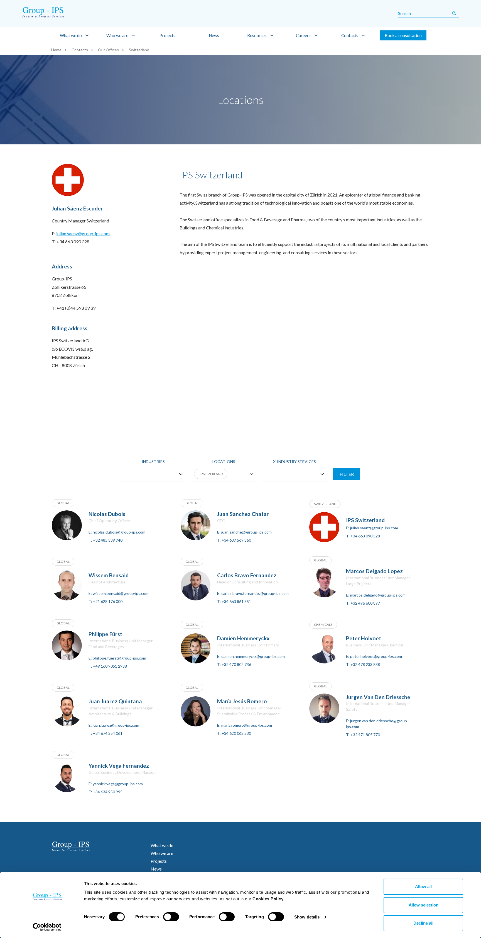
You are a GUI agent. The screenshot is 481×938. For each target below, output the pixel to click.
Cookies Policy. (268, 898)
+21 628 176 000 (107, 601)
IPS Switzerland (365, 520)
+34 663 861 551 (236, 601)
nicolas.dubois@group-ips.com (119, 532)
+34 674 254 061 (107, 733)
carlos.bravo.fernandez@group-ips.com (255, 593)
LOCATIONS (223, 461)
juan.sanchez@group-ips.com (246, 532)
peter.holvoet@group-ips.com (376, 656)
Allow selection (423, 905)
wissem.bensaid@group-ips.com (120, 593)
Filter (347, 474)
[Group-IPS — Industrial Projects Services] (36, 13)
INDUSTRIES (153, 461)
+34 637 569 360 (236, 540)
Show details (307, 917)
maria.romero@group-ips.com (246, 725)
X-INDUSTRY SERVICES (294, 461)
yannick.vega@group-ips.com (118, 783)
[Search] (454, 13)
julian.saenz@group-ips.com (83, 233)
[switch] (171, 916)
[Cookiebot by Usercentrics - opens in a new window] (47, 927)
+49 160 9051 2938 (110, 666)
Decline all (423, 923)
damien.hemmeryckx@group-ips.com (253, 656)
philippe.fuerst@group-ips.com (119, 658)
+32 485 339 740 (107, 540)
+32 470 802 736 (236, 664)
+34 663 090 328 (365, 536)
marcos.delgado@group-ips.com (378, 595)
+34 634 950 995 (107, 791)
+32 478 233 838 (365, 664)
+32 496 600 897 (365, 603)
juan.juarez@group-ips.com (116, 725)
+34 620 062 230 (236, 733)
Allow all (423, 886)
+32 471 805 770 (365, 734)
